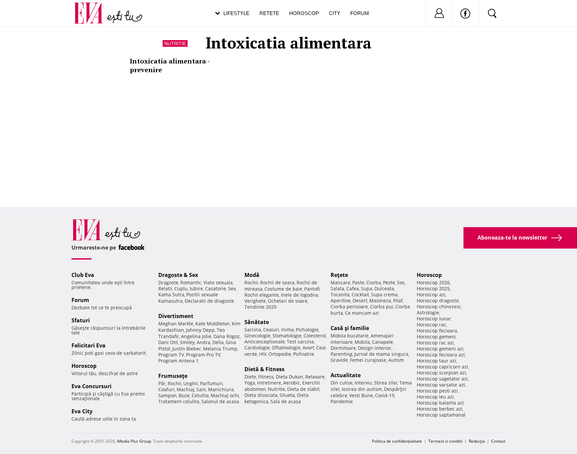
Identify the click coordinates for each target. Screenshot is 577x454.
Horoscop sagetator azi (442, 378)
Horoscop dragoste (438, 300)
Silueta (287, 395)
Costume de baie (283, 289)
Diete (250, 376)
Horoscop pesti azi (437, 391)
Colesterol (315, 335)
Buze (184, 395)
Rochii (174, 383)
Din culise (342, 383)
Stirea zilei (385, 383)
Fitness (266, 376)
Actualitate (346, 375)
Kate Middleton (212, 323)
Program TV (171, 354)
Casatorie (215, 288)
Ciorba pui (381, 306)
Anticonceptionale (264, 341)
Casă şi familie (350, 328)
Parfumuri (211, 383)
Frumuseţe (172, 376)
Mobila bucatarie (350, 335)
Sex (232, 288)
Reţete (339, 275)
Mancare (340, 282)
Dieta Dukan (289, 376)
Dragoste (168, 282)
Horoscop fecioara (437, 330)
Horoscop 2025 (433, 288)
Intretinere (269, 383)
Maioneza (380, 300)
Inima (287, 329)
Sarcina (252, 329)
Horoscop (304, 13)
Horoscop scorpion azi (441, 372)
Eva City (81, 411)
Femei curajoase (368, 360)
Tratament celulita (178, 401)
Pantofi (312, 289)
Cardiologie (257, 347)
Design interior (374, 348)
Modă (251, 275)
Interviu (363, 383)
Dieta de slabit (303, 389)
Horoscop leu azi (435, 397)
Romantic (190, 282)
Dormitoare (343, 348)
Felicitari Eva (88, 345)
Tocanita (340, 294)
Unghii (190, 383)
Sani (201, 389)
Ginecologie (257, 335)
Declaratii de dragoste (209, 301)
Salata (337, 288)
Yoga (249, 383)
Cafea (352, 288)
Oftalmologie (286, 347)
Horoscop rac (431, 324)
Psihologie (307, 329)
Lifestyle (236, 13)
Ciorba (373, 282)
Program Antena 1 (178, 360)
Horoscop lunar (434, 318)
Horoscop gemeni (436, 336)
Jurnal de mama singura (381, 354)
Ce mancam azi (362, 313)
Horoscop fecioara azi (441, 354)
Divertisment (175, 316)
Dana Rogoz (226, 336)
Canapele (382, 342)
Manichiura (221, 389)
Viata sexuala (218, 282)
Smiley (187, 342)
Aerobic (291, 383)
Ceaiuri (271, 329)
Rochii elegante (261, 295)
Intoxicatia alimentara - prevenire (170, 65)
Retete (269, 13)
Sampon (167, 395)
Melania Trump (220, 348)
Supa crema (384, 294)
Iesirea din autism (362, 389)
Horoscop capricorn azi (442, 366)
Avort (308, 347)
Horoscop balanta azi (440, 403)
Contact (498, 441)
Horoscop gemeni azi (440, 348)
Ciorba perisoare (349, 306)
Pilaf (398, 300)
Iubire (196, 288)
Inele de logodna (299, 295)
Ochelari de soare (288, 301)
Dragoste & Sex (178, 275)
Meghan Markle (175, 323)
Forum (359, 13)
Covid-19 (384, 395)
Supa (366, 288)
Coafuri (166, 389)
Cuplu (181, 288)
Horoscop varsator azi (441, 385)
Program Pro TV (203, 354)
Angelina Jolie (196, 336)
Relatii (165, 288)
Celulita (200, 395)
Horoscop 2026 (433, 282)
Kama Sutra (171, 294)
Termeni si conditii (445, 441)
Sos (401, 282)
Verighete (255, 301)
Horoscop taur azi (436, 360)
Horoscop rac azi (435, 342)
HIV (262, 354)
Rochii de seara (277, 282)
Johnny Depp (200, 330)
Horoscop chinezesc (439, 306)
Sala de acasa (285, 401)
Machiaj (185, 389)
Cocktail (360, 294)
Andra (203, 342)
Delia (218, 342)
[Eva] (92, 7)
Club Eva (82, 275)
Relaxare (315, 376)
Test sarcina (300, 341)
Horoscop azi (431, 294)
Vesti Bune (361, 395)
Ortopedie (279, 354)
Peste (389, 282)
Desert (360, 300)
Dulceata (384, 288)
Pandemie (342, 401)
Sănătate (256, 322)
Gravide (339, 360)
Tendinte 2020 (260, 307)
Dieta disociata (260, 395)
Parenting (341, 354)
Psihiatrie (303, 354)
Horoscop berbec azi (439, 409)
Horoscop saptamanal (441, 415)
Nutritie (175, 43)
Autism (396, 360)
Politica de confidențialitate (397, 441)
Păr (162, 383)
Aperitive (341, 300)
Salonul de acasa (220, 401)
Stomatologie (287, 335)
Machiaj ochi (225, 395)
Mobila (362, 342)
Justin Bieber (186, 348)
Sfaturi (80, 320)
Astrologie (428, 312)
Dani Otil (168, 342)
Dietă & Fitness (264, 369)
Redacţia (477, 441)
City (334, 13)
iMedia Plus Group (134, 441)
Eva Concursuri (91, 386)
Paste (358, 282)
